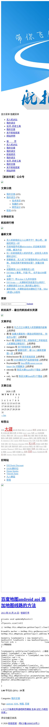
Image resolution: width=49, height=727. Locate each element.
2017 (12, 440)
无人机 (32, 443)
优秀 (14, 433)
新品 (19, 430)
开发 (2, 444)
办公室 (19, 454)
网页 (34, 430)
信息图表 (16, 438)
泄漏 (13, 446)
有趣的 (15, 204)
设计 (11, 438)
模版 (4, 452)
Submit (30, 304)
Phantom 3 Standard (18, 444)
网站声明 (11, 136)
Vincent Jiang (12, 473)
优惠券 (45, 440)
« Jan (3, 415)
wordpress (25, 446)
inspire (16, 440)
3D (18, 433)
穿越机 (28, 449)
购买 (41, 440)
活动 (23, 454)
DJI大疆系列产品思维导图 (26, 360)
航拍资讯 (11, 154)
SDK (16, 704)
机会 (23, 430)
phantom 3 (6, 440)
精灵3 (31, 438)
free (22, 452)
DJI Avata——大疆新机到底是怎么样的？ (26, 282)
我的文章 (11, 129)
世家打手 (25, 613)
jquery (25, 433)
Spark (41, 446)
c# (26, 430)
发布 (26, 452)
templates (4, 449)
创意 (20, 446)
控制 (41, 435)
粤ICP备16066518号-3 (29, 723)
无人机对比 (12, 120)
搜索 (24, 449)
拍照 (6, 438)
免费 (32, 433)
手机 (26, 444)
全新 (42, 444)
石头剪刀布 (41, 452)
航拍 (9, 210)
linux (44, 449)
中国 (44, 446)
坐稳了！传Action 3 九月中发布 (21, 279)
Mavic (20, 449)
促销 (2, 430)
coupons (9, 452)
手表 (16, 449)
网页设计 (16, 207)
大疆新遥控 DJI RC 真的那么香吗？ (23, 286)
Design (34, 452)
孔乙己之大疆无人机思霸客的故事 (30, 327)
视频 (14, 452)
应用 (6, 446)
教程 (11, 433)
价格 (6, 444)
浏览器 (18, 452)
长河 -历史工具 (14, 126)
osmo (29, 433)
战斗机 (15, 430)
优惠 (33, 449)
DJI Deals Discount (15, 465)
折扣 (20, 440)
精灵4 (3, 438)
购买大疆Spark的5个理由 (29, 370)
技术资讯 (16, 201)
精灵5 (31, 446)
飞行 (9, 444)
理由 (43, 438)
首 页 (11, 141)
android (29, 430)
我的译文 (11, 123)
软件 (21, 438)
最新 (4, 454)
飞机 (15, 435)
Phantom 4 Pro (27, 440)
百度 (27, 704)
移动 (20, 433)
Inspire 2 (10, 454)
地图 (21, 704)
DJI (30, 451)
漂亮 (8, 435)
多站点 (38, 444)
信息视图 (41, 433)
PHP (11, 435)
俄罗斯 (39, 438)
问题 (37, 446)
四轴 (40, 449)
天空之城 (6, 433)
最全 (45, 435)
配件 (16, 446)
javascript (20, 435)
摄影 (32, 435)
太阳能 (39, 430)
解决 (43, 430)
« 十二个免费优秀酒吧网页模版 (16, 709)
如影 (35, 438)
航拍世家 (12, 723)
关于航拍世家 (13, 133)
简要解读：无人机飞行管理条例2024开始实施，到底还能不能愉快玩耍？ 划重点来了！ (27, 262)
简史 (29, 435)
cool (36, 433)
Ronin (15, 454)
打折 (34, 440)
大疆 (9, 429)
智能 (36, 435)
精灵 (46, 444)
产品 (37, 440)
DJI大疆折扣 (12, 468)
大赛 (9, 446)
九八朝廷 (11, 477)
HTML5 (3, 435)
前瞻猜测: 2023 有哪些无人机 (20, 269)
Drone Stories (12, 471)
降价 (2, 446)
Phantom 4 (10, 449)
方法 (37, 449)
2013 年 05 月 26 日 (10, 613)
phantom (26, 438)
